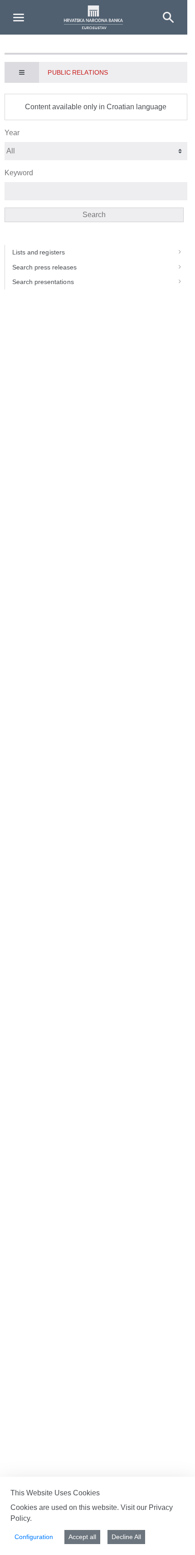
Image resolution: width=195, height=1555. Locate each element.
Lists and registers (38, 252)
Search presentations (43, 281)
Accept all (82, 1536)
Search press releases (44, 267)
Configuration (34, 1536)
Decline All (126, 1536)
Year (12, 133)
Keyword (19, 173)
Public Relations (77, 72)
